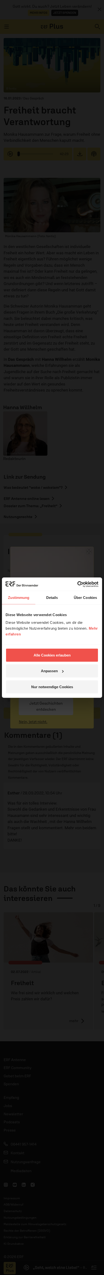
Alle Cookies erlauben (52, 655)
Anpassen (49, 671)
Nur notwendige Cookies (52, 687)
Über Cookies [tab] (85, 598)
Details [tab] (52, 598)
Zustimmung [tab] (19, 598)
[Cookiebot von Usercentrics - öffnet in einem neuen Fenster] (77, 584)
